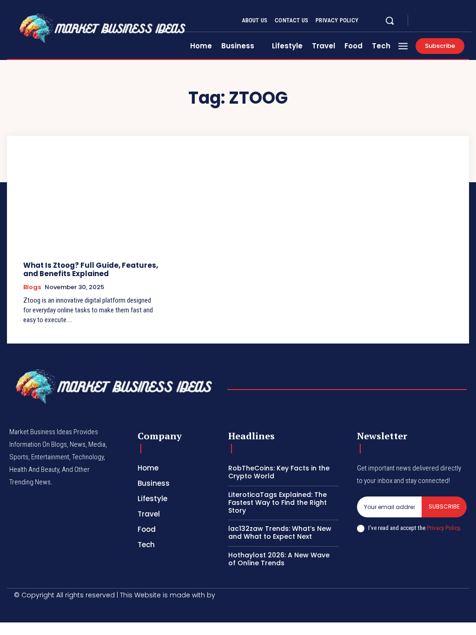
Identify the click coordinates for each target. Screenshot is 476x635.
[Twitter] (445, 20)
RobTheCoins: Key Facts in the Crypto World (279, 472)
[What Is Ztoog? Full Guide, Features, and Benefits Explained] (91, 204)
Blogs (32, 287)
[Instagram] (434, 20)
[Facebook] (423, 20)
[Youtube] (456, 20)
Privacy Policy (443, 527)
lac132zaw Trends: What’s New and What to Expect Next (279, 532)
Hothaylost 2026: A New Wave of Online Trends (279, 559)
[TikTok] (61, 609)
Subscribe (444, 506)
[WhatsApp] (120, 609)
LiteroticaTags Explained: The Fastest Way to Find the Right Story (277, 502)
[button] (389, 20)
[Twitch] (81, 609)
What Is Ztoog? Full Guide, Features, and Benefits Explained (90, 269)
